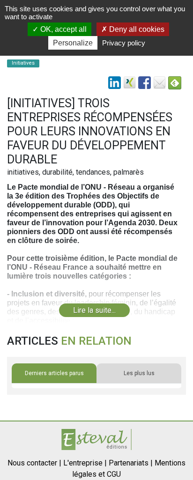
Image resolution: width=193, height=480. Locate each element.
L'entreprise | (85, 462)
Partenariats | (131, 462)
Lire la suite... (94, 310)
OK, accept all (62, 29)
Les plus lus (139, 373)
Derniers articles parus (54, 373)
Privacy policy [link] (123, 43)
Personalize (73, 43)
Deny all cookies (135, 29)
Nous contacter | (34, 462)
